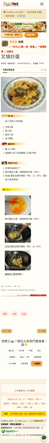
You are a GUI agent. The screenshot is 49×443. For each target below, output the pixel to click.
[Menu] (42, 4)
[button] (44, 437)
